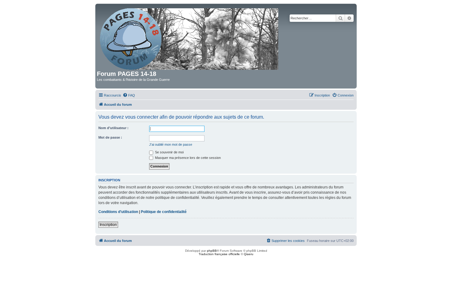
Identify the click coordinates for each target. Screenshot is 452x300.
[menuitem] (129, 95)
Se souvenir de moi (169, 152)
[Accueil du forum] (189, 37)
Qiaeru (248, 254)
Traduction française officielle (219, 254)
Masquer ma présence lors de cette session (187, 158)
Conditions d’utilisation (118, 212)
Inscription (108, 225)
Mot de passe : (110, 137)
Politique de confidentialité (164, 212)
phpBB (212, 250)
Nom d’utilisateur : (113, 128)
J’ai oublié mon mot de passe (170, 144)
